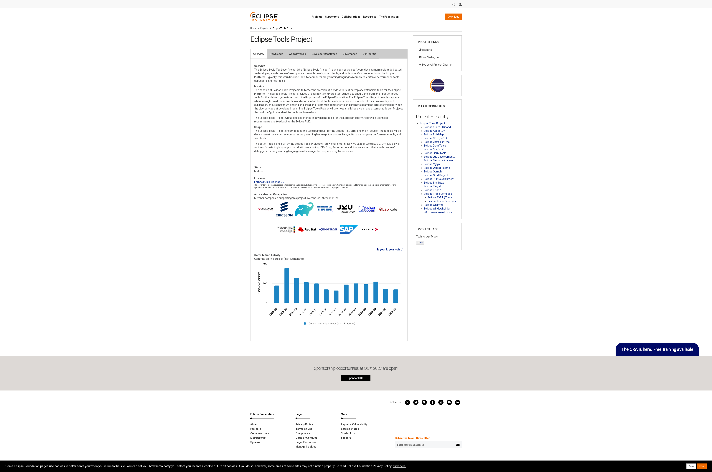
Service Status (350, 428)
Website (426, 49)
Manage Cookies (306, 446)
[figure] (329, 296)
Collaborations (351, 16)
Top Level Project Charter (436, 64)
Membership (258, 437)
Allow (702, 466)
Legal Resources (306, 442)
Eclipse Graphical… (435, 149)
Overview (258, 53)
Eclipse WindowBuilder (437, 208)
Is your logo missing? (390, 249)
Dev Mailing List (430, 57)
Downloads (276, 53)
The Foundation (389, 16)
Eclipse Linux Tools (435, 153)
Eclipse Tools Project (432, 123)
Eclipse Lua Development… (439, 156)
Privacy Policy (304, 424)
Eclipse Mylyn (432, 164)
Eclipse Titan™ (432, 190)
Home (253, 28)
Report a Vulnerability (354, 424)
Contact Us (369, 53)
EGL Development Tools (438, 212)
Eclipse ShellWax (434, 182)
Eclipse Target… (433, 186)
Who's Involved (297, 53)
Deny (691, 466)
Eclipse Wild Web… (434, 204)
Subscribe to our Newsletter (412, 438)
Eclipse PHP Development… (440, 178)
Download (453, 16)
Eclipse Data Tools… (436, 145)
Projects (317, 16)
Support (346, 437)
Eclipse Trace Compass (438, 193)
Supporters (332, 16)
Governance (350, 53)
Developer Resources (324, 53)
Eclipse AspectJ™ (434, 130)
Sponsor (255, 442)
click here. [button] (399, 466)
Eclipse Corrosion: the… (437, 141)
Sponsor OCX (355, 378)
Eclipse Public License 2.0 (269, 181)
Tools (420, 242)
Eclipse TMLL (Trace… (441, 197)
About (254, 424)
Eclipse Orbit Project (436, 175)
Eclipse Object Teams (437, 167)
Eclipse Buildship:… (435, 134)
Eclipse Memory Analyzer (439, 160)
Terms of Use (304, 428)
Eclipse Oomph (433, 171)
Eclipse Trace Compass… (443, 201)
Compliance (303, 433)
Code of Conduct (306, 437)
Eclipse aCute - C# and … (438, 127)
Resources (369, 16)
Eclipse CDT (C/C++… (436, 138)
